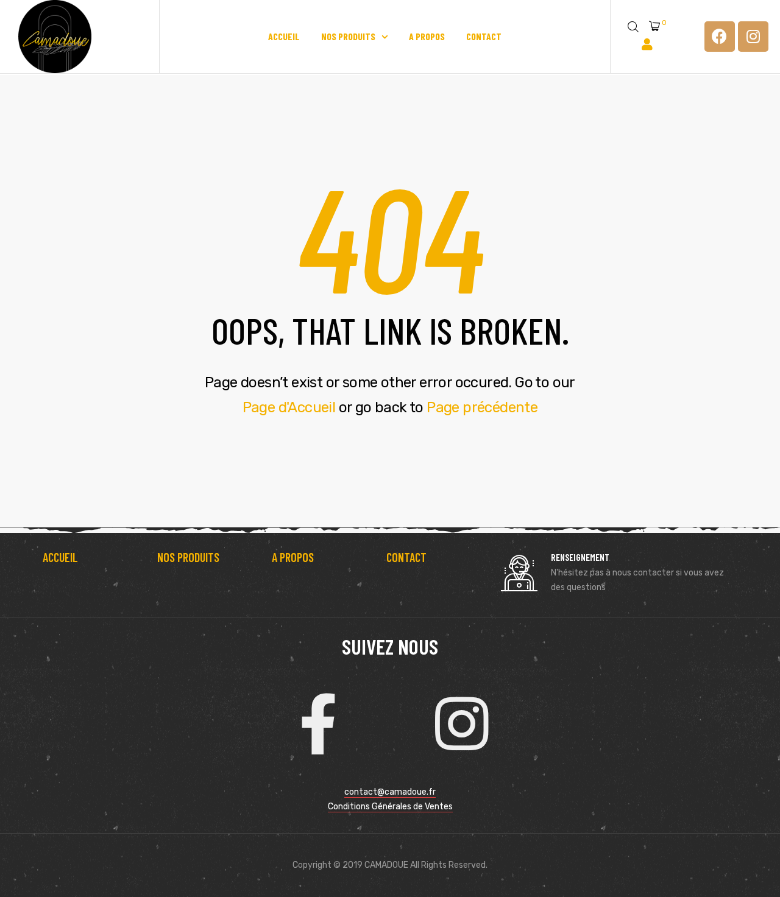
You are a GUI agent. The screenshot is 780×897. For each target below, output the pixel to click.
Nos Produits (348, 36)
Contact (484, 36)
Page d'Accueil (289, 407)
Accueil (284, 36)
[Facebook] (719, 36)
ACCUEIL (60, 557)
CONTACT (406, 557)
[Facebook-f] (318, 724)
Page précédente (482, 407)
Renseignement (580, 557)
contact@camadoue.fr (390, 792)
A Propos (427, 36)
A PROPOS (293, 557)
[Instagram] (753, 36)
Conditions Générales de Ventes (390, 806)
